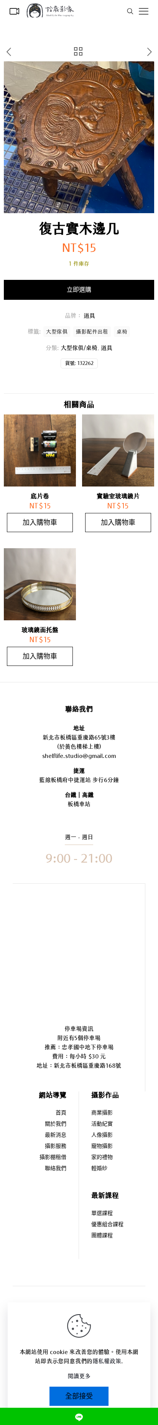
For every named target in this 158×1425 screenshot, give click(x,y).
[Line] (79, 1416)
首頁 (61, 1113)
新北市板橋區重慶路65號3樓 (79, 737)
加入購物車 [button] (40, 522)
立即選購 (79, 290)
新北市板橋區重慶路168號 (87, 1065)
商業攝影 (102, 1113)
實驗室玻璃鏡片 (118, 496)
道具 (106, 348)
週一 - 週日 (79, 837)
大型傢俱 (56, 331)
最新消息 (55, 1135)
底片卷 (40, 496)
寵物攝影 (102, 1146)
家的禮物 (102, 1157)
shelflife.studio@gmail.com (79, 756)
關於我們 (55, 1124)
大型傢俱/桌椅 (79, 348)
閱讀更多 (79, 1376)
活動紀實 (102, 1124)
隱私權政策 (106, 1361)
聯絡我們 (55, 1168)
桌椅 (122, 331)
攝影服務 (55, 1146)
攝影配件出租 (92, 331)
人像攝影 (102, 1135)
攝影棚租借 (53, 1157)
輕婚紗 (99, 1168)
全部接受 (79, 1396)
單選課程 (102, 1213)
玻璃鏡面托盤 (39, 630)
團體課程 (102, 1236)
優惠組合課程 (107, 1224)
